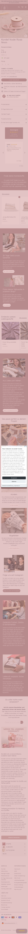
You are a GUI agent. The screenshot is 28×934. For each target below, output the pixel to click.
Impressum (17, 485)
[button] (21, 931)
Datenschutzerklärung (7, 485)
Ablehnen (14, 481)
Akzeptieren (14, 478)
